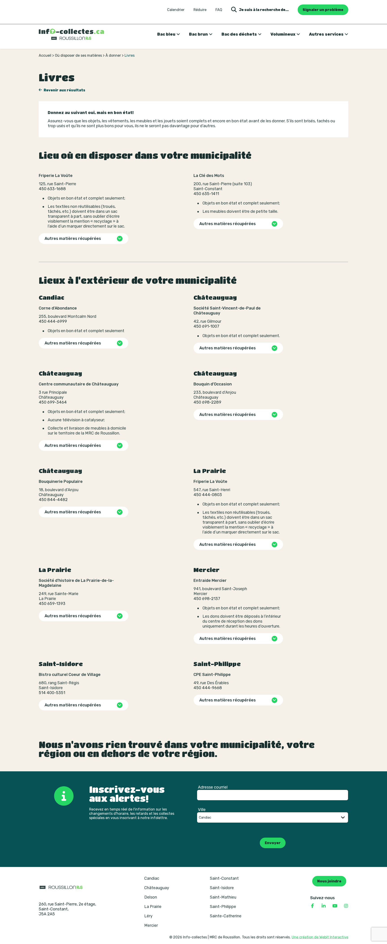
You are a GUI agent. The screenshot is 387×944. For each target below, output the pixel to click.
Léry (148, 916)
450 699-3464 (53, 402)
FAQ (218, 10)
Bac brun (198, 34)
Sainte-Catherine (225, 916)
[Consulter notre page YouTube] (335, 906)
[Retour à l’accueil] (71, 34)
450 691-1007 (206, 326)
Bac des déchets (239, 34)
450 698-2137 (207, 598)
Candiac (151, 878)
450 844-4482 (53, 499)
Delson (150, 897)
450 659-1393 (52, 603)
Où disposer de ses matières (78, 55)
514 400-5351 (52, 692)
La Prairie (152, 906)
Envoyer (273, 843)
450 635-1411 (206, 193)
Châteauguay (156, 887)
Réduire (200, 10)
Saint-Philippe (223, 906)
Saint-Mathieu (223, 897)
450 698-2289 (207, 402)
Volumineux (283, 34)
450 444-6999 (53, 321)
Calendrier (176, 10)
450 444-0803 (208, 494)
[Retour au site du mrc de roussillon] (61, 887)
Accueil (45, 55)
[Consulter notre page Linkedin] (323, 906)
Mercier (151, 925)
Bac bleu (166, 34)
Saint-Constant (224, 878)
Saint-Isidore (222, 887)
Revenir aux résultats (64, 90)
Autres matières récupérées (73, 238)
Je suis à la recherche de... (264, 10)
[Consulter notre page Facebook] (312, 906)
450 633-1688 (52, 188)
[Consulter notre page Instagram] (346, 906)
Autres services (326, 34)
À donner (113, 55)
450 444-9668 (208, 687)
